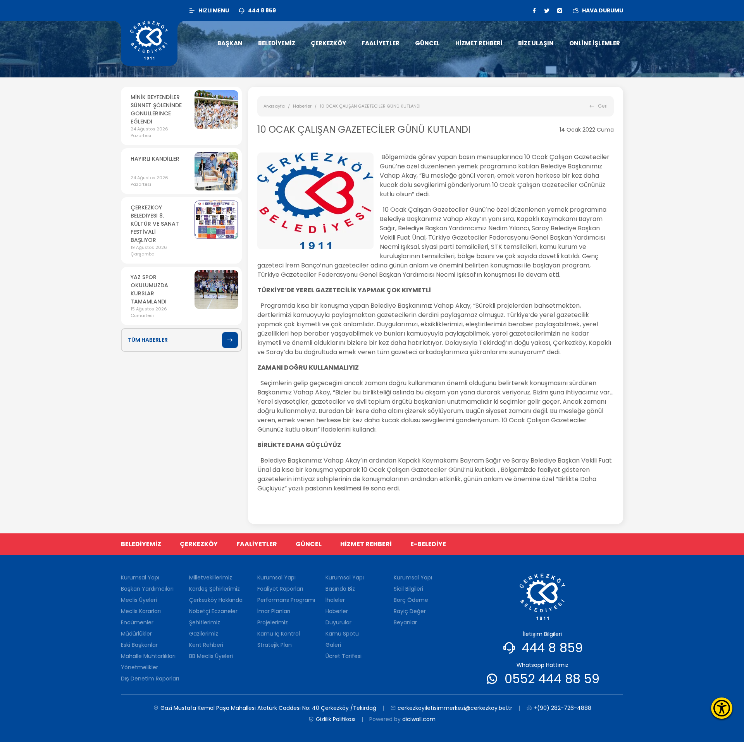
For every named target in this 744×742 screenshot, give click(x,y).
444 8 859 (552, 647)
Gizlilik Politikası (335, 719)
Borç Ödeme (411, 600)
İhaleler (335, 600)
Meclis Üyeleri (139, 600)
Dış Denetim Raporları (150, 678)
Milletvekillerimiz (210, 577)
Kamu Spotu (342, 633)
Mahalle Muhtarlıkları (148, 656)
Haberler (302, 106)
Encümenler (137, 622)
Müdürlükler (136, 633)
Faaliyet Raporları (280, 589)
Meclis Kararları (141, 611)
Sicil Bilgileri (408, 589)
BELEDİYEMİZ (141, 544)
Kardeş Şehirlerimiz (214, 589)
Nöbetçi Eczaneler (213, 611)
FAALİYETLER (256, 544)
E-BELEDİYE (428, 544)
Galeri (333, 645)
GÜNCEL (309, 544)
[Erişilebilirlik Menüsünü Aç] (721, 708)
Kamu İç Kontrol (278, 633)
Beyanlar (405, 622)
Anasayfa (274, 106)
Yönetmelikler (139, 667)
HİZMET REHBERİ (366, 544)
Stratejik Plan (274, 645)
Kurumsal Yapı (140, 577)
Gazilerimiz (203, 633)
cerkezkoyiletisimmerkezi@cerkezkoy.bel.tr (455, 708)
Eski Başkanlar (139, 645)
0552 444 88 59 (552, 678)
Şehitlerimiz (204, 622)
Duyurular (338, 622)
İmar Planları (273, 611)
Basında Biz (340, 589)
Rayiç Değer (410, 611)
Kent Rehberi (206, 645)
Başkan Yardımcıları (147, 589)
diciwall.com (419, 719)
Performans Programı (286, 600)
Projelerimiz (272, 622)
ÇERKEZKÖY (199, 544)
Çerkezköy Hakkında (216, 600)
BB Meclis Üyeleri (211, 656)
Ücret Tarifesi (344, 656)
